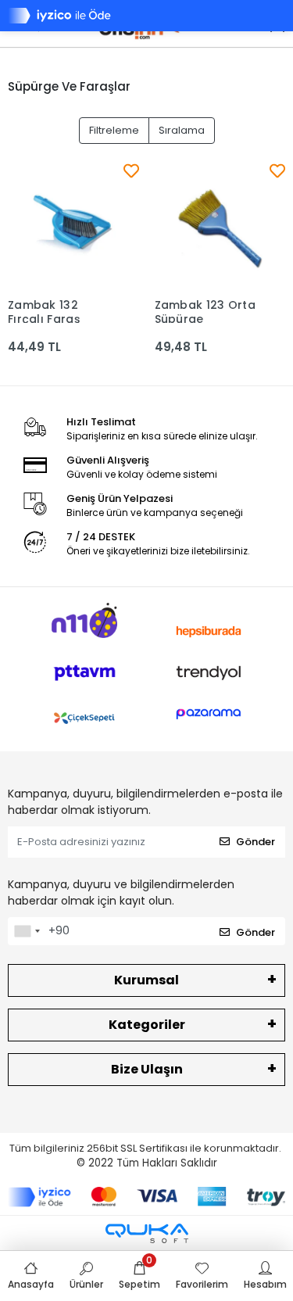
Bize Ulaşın (147, 1069)
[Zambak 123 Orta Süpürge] (220, 225)
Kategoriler (147, 1025)
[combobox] (27, 931)
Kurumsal (146, 980)
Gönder (255, 841)
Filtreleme (114, 130)
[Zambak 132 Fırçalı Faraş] (73, 225)
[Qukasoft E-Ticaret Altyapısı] (146, 1233)
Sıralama (182, 130)
